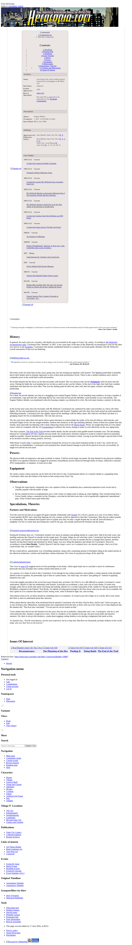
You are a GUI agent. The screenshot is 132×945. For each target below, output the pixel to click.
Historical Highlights (14, 898)
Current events (12, 760)
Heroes (9, 663)
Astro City (40, 93)
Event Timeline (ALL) (15, 873)
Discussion (10, 701)
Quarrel (74, 515)
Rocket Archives (13, 837)
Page (8, 699)
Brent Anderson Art (14, 849)
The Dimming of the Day (55, 651)
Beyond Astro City (14, 820)
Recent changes (12, 763)
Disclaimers (11, 935)
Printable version (13, 915)
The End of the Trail (34, 431)
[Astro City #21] (105, 648)
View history (11, 726)
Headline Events (13, 868)
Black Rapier (79, 425)
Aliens (8, 794)
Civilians (9, 791)
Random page (12, 765)
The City (9, 811)
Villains (9, 780)
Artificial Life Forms (14, 796)
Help (8, 767)
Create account (12, 686)
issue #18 (24, 566)
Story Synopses (12, 895)
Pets (8, 798)
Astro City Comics (13, 832)
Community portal (13, 758)
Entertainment (12, 813)
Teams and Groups (14, 784)
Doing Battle (90, 651)
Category (5, 659)
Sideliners (10, 787)
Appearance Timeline (15, 885)
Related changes (12, 910)
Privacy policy (12, 930)
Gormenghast (47, 427)
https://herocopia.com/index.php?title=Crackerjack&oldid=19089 (41, 657)
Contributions (11, 684)
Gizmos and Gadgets (14, 822)
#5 (60, 135)
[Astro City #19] (75, 648)
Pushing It (75, 651)
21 (39, 141)
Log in (9, 689)
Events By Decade (13, 871)
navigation (13, 6)
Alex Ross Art (12, 851)
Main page (10, 756)
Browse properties (13, 922)
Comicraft (10, 854)
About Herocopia (13, 933)
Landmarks (10, 818)
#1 (60, 139)
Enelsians (29, 347)
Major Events (11, 866)
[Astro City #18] (50, 648)
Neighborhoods (12, 815)
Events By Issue (12, 864)
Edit (8, 723)
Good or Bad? (12, 782)
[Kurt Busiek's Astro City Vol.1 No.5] (27, 648)
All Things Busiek (13, 847)
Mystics (9, 789)
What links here (12, 908)
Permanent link (12, 917)
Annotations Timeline (15, 883)
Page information (13, 919)
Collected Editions (13, 835)
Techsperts (95, 382)
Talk (8, 682)
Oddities (9, 801)
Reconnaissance (27, 651)
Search (4, 740)
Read (8, 721)
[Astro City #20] (90, 648)
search (20, 6)
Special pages (11, 912)
